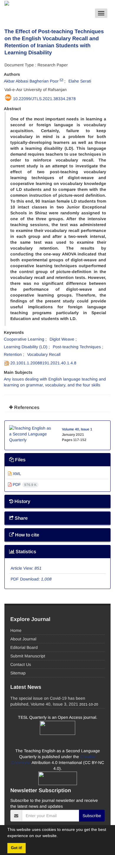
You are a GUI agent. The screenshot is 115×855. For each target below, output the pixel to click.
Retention (13, 354)
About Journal (23, 639)
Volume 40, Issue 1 (77, 429)
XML (16, 473)
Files (20, 459)
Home (16, 630)
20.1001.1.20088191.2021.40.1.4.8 (43, 363)
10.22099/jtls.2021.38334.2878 (44, 98)
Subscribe (92, 815)
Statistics (25, 551)
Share (21, 518)
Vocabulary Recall (43, 354)
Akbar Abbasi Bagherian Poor (31, 81)
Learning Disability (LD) (25, 346)
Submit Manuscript (27, 656)
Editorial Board (24, 647)
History (21, 501)
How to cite (26, 534)
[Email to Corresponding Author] (61, 80)
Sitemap (18, 673)
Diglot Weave (62, 339)
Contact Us (20, 664)
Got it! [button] (16, 848)
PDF (24, 484)
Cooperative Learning (24, 339)
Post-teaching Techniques (77, 346)
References (26, 407)
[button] (60, 836)
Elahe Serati (79, 81)
